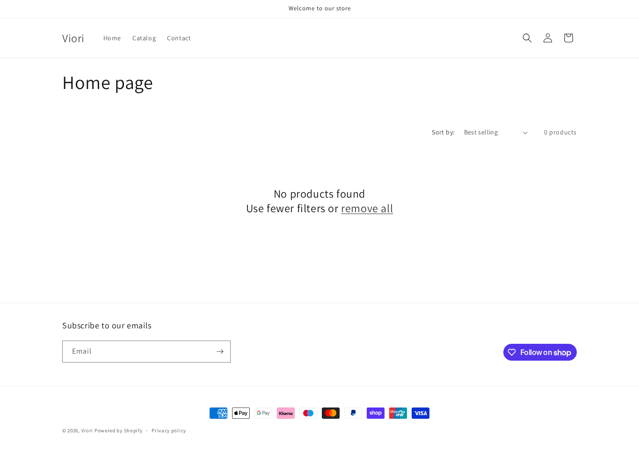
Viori (87, 430)
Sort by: (443, 132)
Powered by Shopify (118, 430)
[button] (527, 38)
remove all (367, 208)
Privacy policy (169, 430)
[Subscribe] (220, 352)
